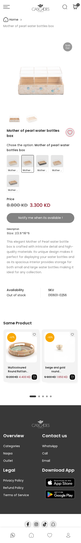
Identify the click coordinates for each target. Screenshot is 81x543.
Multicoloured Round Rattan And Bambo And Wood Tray (17, 369)
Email (46, 461)
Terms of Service (16, 495)
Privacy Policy (13, 480)
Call (45, 453)
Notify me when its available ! (40, 218)
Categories (11, 446)
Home (13, 19)
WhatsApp (50, 446)
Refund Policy (13, 488)
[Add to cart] (34, 377)
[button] (70, 132)
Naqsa (8, 453)
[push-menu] (6, 7)
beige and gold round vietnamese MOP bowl (55, 369)
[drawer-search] (64, 6)
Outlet (8, 461)
